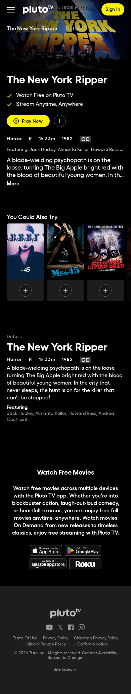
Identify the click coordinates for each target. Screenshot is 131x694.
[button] (10, 9)
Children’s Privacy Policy (96, 638)
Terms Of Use (25, 638)
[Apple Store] (46, 550)
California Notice (92, 644)
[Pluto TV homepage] (65, 613)
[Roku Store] (85, 564)
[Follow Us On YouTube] (49, 627)
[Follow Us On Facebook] (71, 627)
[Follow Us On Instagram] (81, 627)
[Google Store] (83, 550)
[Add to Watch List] (60, 121)
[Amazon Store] (48, 564)
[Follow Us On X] (60, 627)
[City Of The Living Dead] (105, 262)
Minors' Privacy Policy (46, 644)
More (13, 184)
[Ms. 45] (25, 262)
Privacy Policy (55, 638)
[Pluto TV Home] (38, 9)
